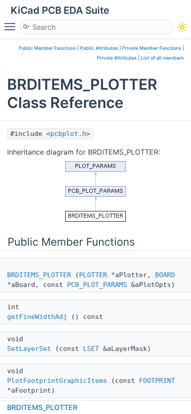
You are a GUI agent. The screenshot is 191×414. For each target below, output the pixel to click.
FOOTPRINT (157, 381)
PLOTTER (93, 275)
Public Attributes (99, 48)
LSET (91, 349)
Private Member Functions (151, 48)
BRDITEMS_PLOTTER (39, 275)
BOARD (165, 275)
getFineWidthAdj (37, 317)
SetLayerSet (29, 349)
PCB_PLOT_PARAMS (97, 285)
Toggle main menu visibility (12, 26)
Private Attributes (117, 58)
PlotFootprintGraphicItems (57, 381)
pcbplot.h (68, 134)
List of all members (162, 58)
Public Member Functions (47, 48)
